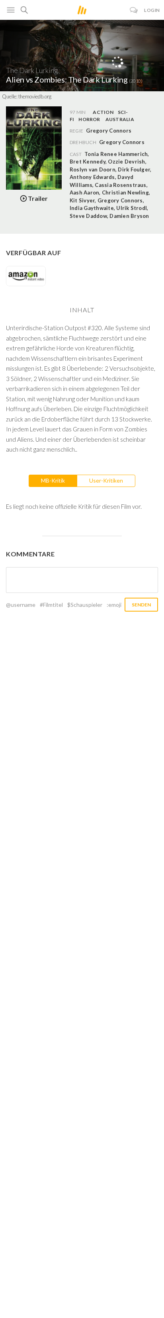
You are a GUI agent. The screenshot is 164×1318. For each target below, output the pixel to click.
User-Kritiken (106, 480)
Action (103, 112)
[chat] (134, 10)
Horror (89, 119)
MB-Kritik (53, 480)
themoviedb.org (34, 96)
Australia (119, 119)
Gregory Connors (121, 142)
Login (152, 10)
